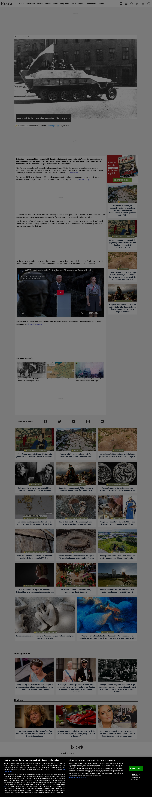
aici (5, 786)
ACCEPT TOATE (136, 768)
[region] (76, 777)
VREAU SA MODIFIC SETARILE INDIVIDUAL (135, 777)
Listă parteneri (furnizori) (77, 777)
